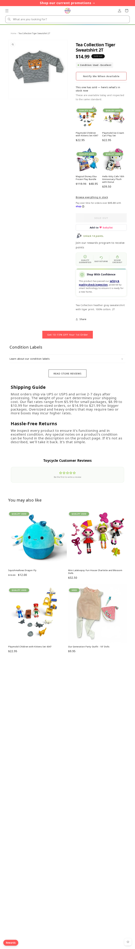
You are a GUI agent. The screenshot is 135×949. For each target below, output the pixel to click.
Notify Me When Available (101, 76)
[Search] (9, 19)
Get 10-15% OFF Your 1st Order (67, 334)
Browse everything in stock (92, 197)
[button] (7, 10)
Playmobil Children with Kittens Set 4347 (87, 134)
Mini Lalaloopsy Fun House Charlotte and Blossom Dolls (95, 572)
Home (13, 33)
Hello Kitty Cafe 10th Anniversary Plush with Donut (113, 179)
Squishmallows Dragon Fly (22, 570)
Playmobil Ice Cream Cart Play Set (113, 134)
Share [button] (83, 319)
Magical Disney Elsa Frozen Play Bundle (86, 178)
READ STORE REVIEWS (67, 373)
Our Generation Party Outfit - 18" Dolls (88, 646)
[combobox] (67, 19)
